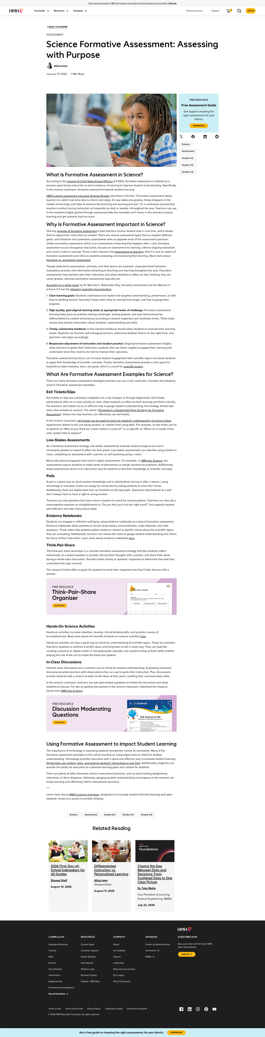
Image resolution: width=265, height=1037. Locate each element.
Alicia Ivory (101, 880)
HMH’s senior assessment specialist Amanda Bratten (78, 196)
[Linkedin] (205, 137)
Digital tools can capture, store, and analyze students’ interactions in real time (93, 763)
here (131, 538)
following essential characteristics (90, 289)
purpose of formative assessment (77, 231)
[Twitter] (181, 137)
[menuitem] (17, 11)
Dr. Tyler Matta (147, 888)
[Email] (217, 137)
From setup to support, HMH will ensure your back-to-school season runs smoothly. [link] (132, 3)
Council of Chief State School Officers (90, 181)
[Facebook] (193, 137)
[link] (17, 11)
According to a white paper (62, 285)
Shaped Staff (59, 880)
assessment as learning (129, 251)
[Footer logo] (184, 929)
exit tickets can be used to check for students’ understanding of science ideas (124, 420)
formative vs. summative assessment (68, 260)
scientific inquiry (133, 366)
